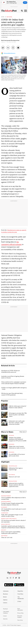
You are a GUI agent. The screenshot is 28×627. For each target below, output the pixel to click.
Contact (5, 616)
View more (23, 431)
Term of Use (20, 620)
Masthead (5, 608)
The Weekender (21, 597)
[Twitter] (16, 577)
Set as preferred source (9, 53)
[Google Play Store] (19, 584)
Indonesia (5, 591)
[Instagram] (10, 577)
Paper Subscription (20, 609)
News (2, 16)
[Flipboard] (19, 577)
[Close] (1, 2)
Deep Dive (20, 591)
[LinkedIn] (7, 577)
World (5, 597)
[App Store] (9, 584)
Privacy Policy (20, 613)
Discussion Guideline (19, 616)
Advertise (5, 619)
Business (5, 594)
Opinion (5, 599)
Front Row (20, 594)
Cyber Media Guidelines (6, 612)
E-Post (19, 601)
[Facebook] (13, 577)
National (9, 16)
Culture (5, 602)
